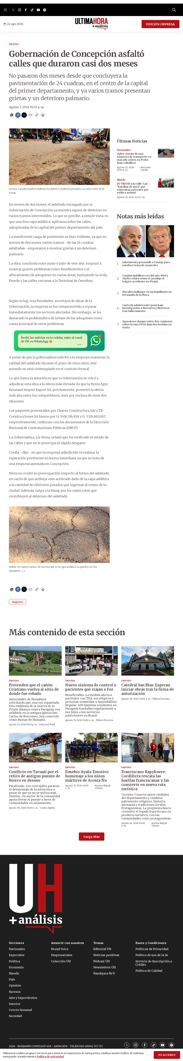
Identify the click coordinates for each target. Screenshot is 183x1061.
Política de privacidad (50, 1056)
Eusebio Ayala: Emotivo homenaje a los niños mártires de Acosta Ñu (87, 776)
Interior (14, 44)
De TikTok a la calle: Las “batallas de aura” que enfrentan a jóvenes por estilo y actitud (133, 188)
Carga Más (91, 837)
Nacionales (124, 150)
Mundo (121, 179)
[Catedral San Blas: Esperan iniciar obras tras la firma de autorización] (147, 661)
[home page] (91, 24)
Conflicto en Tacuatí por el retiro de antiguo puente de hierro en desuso (34, 776)
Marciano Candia (145, 168)
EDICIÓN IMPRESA (160, 24)
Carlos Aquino (47, 807)
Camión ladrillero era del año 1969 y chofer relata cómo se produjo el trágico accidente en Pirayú (145, 278)
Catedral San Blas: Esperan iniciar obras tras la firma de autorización (147, 689)
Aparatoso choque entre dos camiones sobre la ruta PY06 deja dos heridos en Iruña (147, 324)
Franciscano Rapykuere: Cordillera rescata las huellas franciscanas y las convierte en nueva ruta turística (145, 780)
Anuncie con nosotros (67, 943)
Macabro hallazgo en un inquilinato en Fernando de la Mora (147, 293)
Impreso (17, 602)
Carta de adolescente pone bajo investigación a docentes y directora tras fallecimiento (145, 308)
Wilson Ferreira (104, 720)
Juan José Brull (47, 724)
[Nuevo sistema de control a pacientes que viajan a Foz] (91, 661)
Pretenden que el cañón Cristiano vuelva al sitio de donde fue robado (34, 689)
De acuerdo (166, 1055)
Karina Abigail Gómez (102, 786)
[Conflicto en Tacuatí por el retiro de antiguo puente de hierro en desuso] (35, 747)
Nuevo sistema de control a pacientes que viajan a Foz (90, 687)
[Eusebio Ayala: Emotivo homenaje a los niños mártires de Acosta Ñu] (91, 747)
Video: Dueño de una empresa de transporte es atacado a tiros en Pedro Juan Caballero (134, 158)
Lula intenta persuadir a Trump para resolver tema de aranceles (146, 264)
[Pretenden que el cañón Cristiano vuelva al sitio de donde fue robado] (35, 661)
